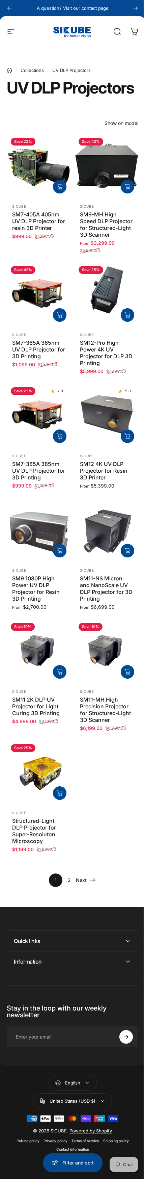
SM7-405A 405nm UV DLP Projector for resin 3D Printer (38, 221)
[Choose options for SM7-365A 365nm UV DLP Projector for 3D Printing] (59, 315)
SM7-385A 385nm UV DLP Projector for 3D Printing (38, 471)
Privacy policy (53, 1149)
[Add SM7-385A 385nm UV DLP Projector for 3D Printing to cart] (59, 436)
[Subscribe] (121, 1044)
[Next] (135, 8)
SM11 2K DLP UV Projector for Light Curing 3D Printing (36, 706)
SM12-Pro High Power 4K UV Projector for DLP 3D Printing (106, 352)
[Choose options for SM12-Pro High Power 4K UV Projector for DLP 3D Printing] (127, 315)
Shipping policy (113, 1149)
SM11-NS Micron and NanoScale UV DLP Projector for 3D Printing (106, 588)
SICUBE (19, 206)
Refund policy (25, 1149)
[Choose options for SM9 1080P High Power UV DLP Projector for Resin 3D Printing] (59, 550)
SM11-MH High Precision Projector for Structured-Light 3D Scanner (105, 709)
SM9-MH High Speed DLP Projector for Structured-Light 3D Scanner (106, 224)
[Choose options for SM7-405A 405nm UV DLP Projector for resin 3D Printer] (59, 186)
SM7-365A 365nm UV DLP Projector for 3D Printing (38, 349)
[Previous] (9, 8)
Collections (32, 70)
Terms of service (82, 1149)
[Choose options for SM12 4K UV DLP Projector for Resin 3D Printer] (127, 436)
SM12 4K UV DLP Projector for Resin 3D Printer (103, 471)
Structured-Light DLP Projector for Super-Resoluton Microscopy (34, 830)
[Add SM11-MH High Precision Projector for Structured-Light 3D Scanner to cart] (127, 672)
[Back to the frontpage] (9, 70)
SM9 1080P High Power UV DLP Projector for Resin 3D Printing (36, 588)
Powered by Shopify (88, 1138)
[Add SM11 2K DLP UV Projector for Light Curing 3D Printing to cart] (59, 672)
